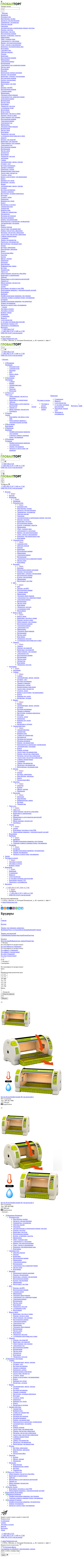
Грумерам (16, 849)
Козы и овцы (21, 616)
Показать (4, 998)
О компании (5, 1521)
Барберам (16, 839)
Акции (15, 828)
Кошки (19, 704)
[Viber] (13, 908)
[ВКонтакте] (2, 908)
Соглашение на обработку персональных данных (18, 1549)
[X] (10, 908)
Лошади (20, 646)
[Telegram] (22, 908)
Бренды (3, 1526)
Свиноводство (22, 544)
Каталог (12, 495)
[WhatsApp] (16, 908)
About (3, 1530)
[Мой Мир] (8, 908)
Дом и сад (16, 810)
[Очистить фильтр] (2, 996)
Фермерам (16, 501)
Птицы (19, 772)
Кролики (20, 568)
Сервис (3, 1523)
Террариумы (29, 941)
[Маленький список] (1, 959)
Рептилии (20, 797)
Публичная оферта (9, 1547)
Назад (13, 493)
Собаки (19, 676)
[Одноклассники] (5, 908)
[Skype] (19, 908)
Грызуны (20, 785)
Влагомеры (24, 930)
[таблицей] (5, 957)
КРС (18, 586)
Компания (12, 871)
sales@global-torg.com (9, 338)
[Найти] (2, 11)
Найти (3, 1555)
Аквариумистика (23, 730)
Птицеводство (22, 506)
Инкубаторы (5, 941)
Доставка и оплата (15, 862)
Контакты (4, 1528)
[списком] (3, 957)
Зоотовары (17, 670)
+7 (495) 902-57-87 (7, 329)
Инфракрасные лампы (17, 941)
